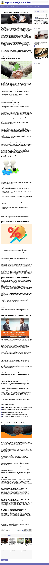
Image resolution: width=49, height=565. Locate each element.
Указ (21, 6)
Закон (8, 6)
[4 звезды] (3, 530)
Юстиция (26, 6)
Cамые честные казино (34, 6)
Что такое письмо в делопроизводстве (12, 544)
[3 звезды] (2, 530)
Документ (2, 6)
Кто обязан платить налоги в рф (20, 544)
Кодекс (12, 6)
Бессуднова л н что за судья (4, 544)
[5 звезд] (4, 530)
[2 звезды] (1, 530)
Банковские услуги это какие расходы (41, 23)
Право (17, 6)
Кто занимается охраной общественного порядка (28, 544)
